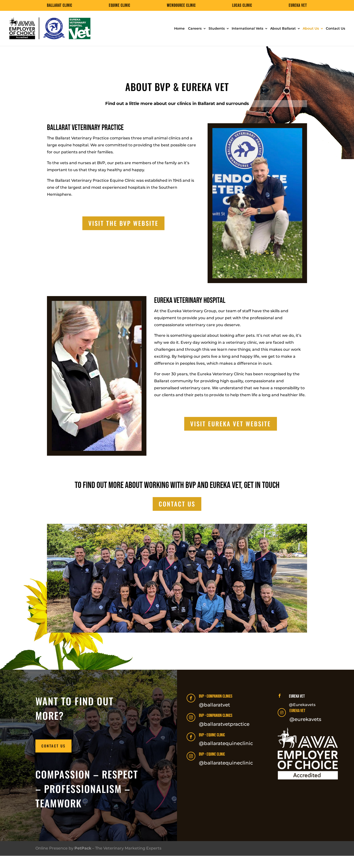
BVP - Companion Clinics (215, 696)
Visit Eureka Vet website (230, 423)
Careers (195, 29)
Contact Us (335, 29)
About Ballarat (283, 29)
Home (179, 29)
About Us (311, 29)
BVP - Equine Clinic (212, 735)
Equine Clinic (119, 5)
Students (217, 29)
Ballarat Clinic (59, 5)
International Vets (247, 29)
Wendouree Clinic (181, 5)
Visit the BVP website (123, 223)
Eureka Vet (298, 5)
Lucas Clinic (242, 5)
